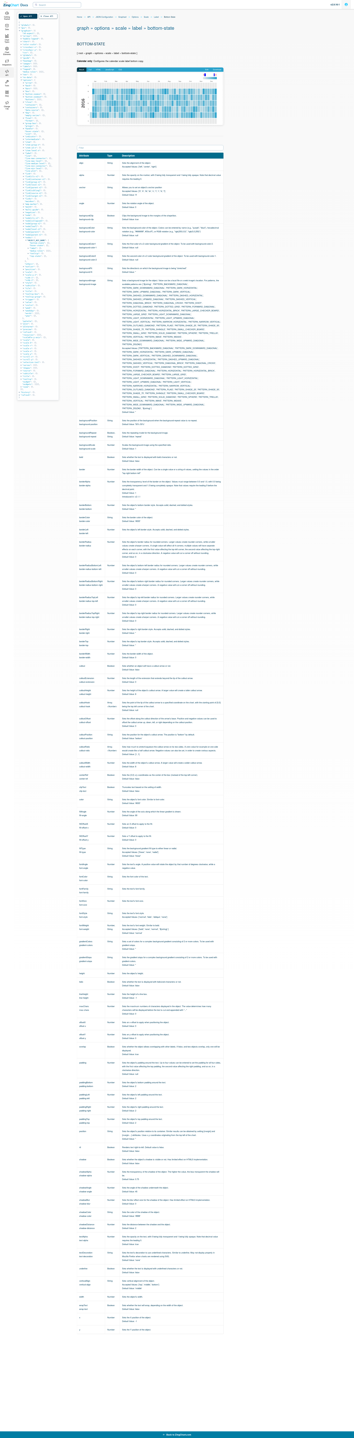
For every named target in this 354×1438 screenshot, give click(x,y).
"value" (28, 302)
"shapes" (26, 368)
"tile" (28, 288)
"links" (28, 199)
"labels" (26, 66)
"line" (28, 156)
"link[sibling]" (33, 190)
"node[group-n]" (33, 224)
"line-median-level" (35, 163)
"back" (28, 86)
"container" (31, 105)
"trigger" (30, 299)
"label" (28, 153)
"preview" (27, 329)
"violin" (29, 305)
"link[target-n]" (33, 196)
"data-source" (32, 110)
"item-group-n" (32, 145)
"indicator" (31, 136)
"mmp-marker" (31, 204)
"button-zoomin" (33, 94)
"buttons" (30, 99)
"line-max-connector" (36, 158)
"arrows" (26, 36)
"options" (27, 80)
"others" (29, 264)
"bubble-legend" (30, 39)
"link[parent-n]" (33, 188)
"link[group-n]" (33, 182)
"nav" (25, 75)
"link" (28, 174)
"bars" (28, 89)
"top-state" (35, 256)
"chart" (26, 42)
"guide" (26, 58)
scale (146, 17)
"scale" (28, 272)
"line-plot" (31, 171)
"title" (28, 291)
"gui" (23, 28)
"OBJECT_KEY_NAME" (36, 240)
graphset (122, 17)
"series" (26, 365)
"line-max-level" (33, 161)
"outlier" (30, 267)
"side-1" (29, 278)
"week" (28, 308)
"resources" (28, 335)
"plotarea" (27, 327)
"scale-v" (27, 348)
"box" (27, 91)
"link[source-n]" (33, 193)
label (156, 17)
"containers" (31, 107)
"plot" (25, 324)
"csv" (25, 53)
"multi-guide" (32, 210)
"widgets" (27, 384)
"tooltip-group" (33, 297)
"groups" (29, 126)
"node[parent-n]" (33, 235)
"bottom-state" (37, 243)
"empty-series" (32, 115)
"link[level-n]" (33, 185)
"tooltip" (34, 253)
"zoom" (25, 387)
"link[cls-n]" (32, 176)
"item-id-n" (31, 148)
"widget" (26, 382)
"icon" (28, 134)
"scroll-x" (27, 357)
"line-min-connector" (36, 166)
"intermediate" (32, 139)
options (135, 17)
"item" (28, 142)
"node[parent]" (32, 232)
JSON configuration (104, 17)
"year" (28, 316)
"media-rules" (29, 72)
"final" (28, 118)
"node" (28, 215)
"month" (28, 207)
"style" (28, 283)
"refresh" (27, 332)
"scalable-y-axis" (31, 337)
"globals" (26, 25)
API (88, 17)
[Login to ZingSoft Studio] (346, 4)
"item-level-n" (32, 150)
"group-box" (31, 123)
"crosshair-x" (29, 47)
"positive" (30, 269)
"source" (26, 371)
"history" (26, 392)
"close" (28, 102)
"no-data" (27, 77)
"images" (26, 64)
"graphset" (26, 31)
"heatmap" (27, 61)
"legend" (26, 69)
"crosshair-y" (29, 50)
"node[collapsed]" (34, 221)
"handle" (29, 129)
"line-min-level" (33, 168)
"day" (27, 113)
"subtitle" (30, 286)
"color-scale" (29, 44)
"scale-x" (27, 351)
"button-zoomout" (33, 97)
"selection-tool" (31, 362)
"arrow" (28, 83)
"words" (28, 313)
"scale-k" (27, 343)
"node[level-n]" (33, 229)
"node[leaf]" (31, 226)
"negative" (30, 212)
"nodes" (28, 238)
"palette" (27, 321)
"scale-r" (27, 346)
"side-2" (29, 280)
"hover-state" (32, 131)
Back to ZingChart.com (178, 1434)
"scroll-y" (27, 359)
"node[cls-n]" (32, 218)
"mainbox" (30, 201)
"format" (29, 121)
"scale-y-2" (31, 275)
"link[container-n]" (35, 179)
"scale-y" (27, 354)
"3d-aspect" (28, 33)
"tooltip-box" (32, 294)
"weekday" (30, 311)
